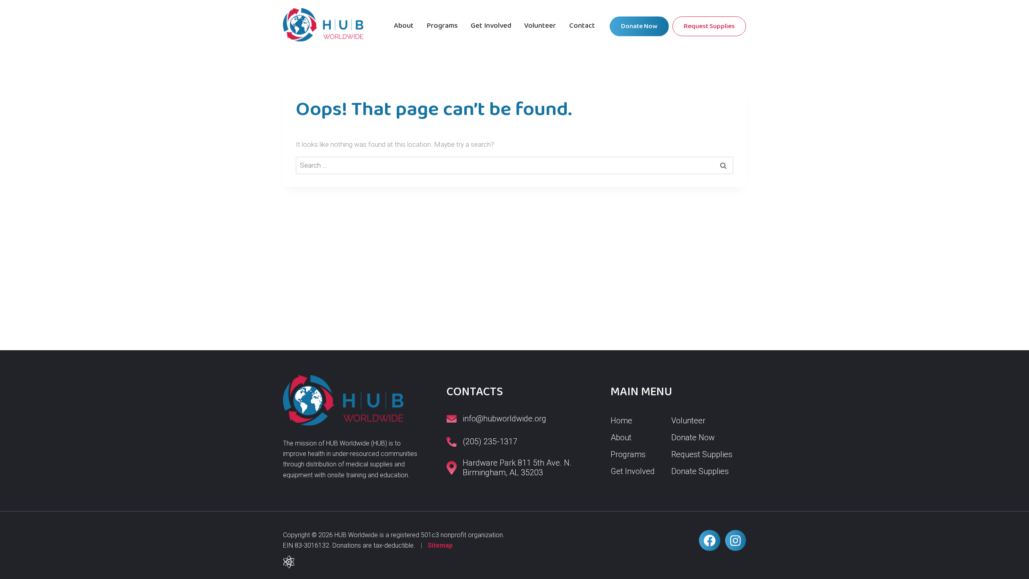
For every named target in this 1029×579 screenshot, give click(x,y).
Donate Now (639, 26)
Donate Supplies (700, 471)
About (404, 25)
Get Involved (491, 25)
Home (621, 420)
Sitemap (440, 545)
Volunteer (540, 25)
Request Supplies (709, 26)
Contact (582, 25)
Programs (442, 25)
